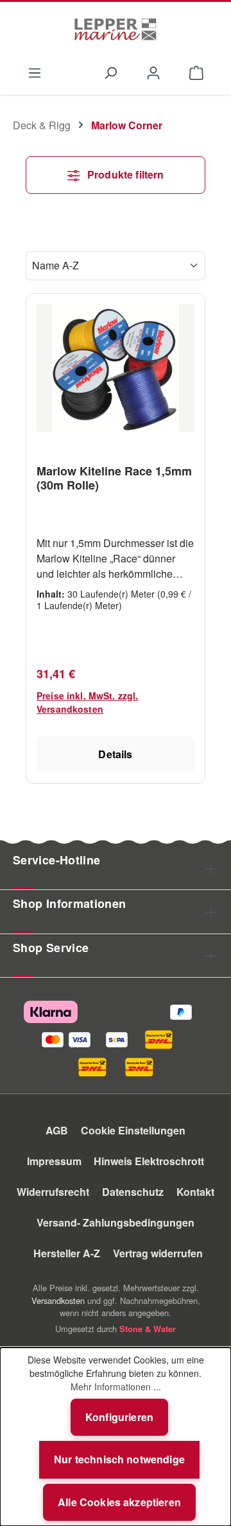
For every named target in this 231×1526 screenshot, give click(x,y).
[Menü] (34, 71)
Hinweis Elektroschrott (149, 1161)
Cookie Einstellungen (133, 1130)
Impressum (54, 1161)
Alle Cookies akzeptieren (119, 1502)
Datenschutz (133, 1191)
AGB (57, 1130)
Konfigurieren (119, 1417)
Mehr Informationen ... (116, 1386)
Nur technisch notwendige (119, 1459)
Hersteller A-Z (66, 1253)
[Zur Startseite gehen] (115, 29)
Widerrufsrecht (53, 1191)
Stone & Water (147, 1329)
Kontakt (195, 1191)
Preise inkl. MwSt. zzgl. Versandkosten (87, 702)
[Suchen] (110, 71)
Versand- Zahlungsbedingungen (115, 1222)
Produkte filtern (124, 174)
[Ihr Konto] (153, 71)
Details (115, 754)
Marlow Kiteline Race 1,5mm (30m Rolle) (114, 478)
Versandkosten (58, 1300)
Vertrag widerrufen (158, 1253)
